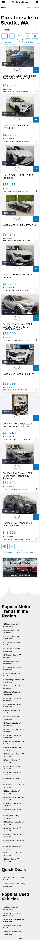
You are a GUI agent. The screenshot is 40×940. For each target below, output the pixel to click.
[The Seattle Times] (20, 2)
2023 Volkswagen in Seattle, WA (13, 730)
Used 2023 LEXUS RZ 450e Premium (18, 176)
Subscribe (36, 8)
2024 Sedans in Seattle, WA (12, 656)
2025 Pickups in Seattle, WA (12, 805)
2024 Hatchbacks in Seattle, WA (13, 798)
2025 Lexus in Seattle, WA (11, 712)
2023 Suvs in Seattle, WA (11, 638)
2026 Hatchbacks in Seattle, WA (13, 823)
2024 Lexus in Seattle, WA (11, 675)
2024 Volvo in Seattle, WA (11, 780)
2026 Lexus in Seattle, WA (11, 792)
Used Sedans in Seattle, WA (12, 914)
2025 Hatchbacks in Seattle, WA (13, 786)
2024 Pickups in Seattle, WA (12, 749)
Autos (3, 7)
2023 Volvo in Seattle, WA (11, 767)
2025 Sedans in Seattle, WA (12, 699)
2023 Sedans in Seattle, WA (12, 736)
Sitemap (20, 938)
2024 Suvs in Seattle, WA (11, 631)
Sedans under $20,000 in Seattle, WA (15, 885)
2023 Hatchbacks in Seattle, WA (13, 743)
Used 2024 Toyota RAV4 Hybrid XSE (16, 126)
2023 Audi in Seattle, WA (11, 718)
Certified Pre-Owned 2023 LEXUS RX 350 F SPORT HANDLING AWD (17, 327)
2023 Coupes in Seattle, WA (12, 848)
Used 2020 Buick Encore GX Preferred (19, 275)
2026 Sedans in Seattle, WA (12, 774)
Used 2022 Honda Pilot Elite (18, 374)
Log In (29, 8)
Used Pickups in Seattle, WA (12, 927)
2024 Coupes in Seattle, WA (12, 829)
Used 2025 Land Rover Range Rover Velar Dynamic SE (20, 77)
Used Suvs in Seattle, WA (11, 908)
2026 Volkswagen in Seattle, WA (13, 842)
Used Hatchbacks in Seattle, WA (13, 921)
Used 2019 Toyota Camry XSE (20, 225)
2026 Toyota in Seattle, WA (12, 668)
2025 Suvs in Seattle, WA (11, 625)
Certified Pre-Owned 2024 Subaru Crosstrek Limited (17, 424)
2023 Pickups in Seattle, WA (12, 811)
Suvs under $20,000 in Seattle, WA (14, 879)
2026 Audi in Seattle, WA (11, 860)
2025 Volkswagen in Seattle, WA (13, 681)
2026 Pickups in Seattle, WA (12, 835)
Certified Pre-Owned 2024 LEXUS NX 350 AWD (17, 524)
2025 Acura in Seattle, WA (11, 761)
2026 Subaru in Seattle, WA (12, 854)
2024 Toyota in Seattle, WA (12, 644)
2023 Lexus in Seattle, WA (11, 687)
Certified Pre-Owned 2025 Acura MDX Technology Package (17, 476)
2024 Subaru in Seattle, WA (12, 724)
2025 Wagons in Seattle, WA (12, 817)
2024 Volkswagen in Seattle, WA (13, 755)
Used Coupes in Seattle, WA (12, 933)
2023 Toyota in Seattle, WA (12, 706)
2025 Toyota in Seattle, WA (12, 650)
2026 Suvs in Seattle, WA (11, 662)
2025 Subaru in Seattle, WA (12, 693)
